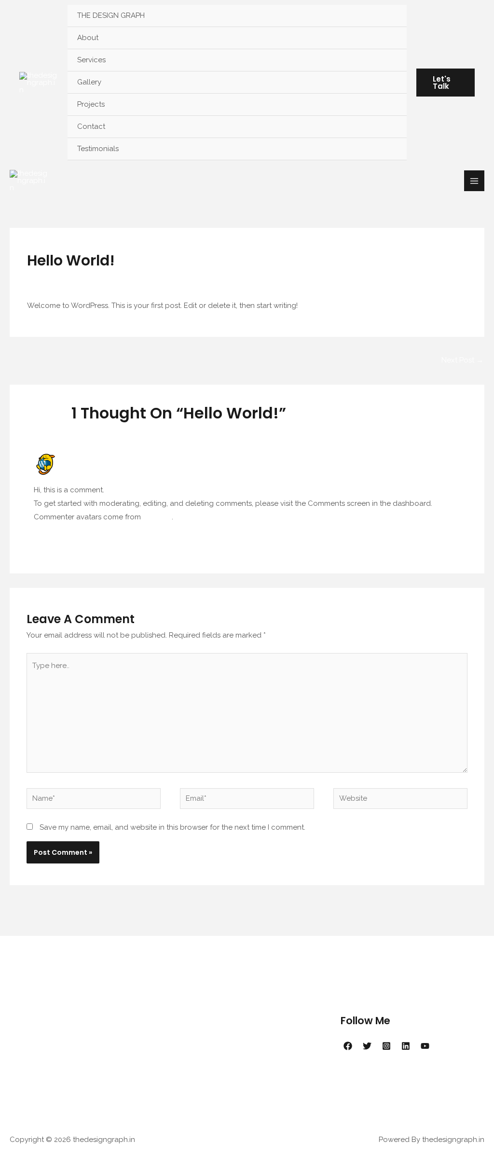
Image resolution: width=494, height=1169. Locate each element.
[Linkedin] (405, 1046)
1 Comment (46, 279)
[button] (445, 83)
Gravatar (157, 517)
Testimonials (98, 148)
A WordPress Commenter (107, 457)
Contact (91, 126)
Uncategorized (99, 279)
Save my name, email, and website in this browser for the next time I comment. (172, 827)
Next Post (462, 360)
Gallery (89, 82)
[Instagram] (386, 1046)
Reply (450, 537)
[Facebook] (348, 1046)
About (87, 37)
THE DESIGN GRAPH (111, 15)
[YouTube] (425, 1046)
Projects (91, 104)
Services (91, 60)
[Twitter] (367, 1046)
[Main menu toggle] (474, 180)
